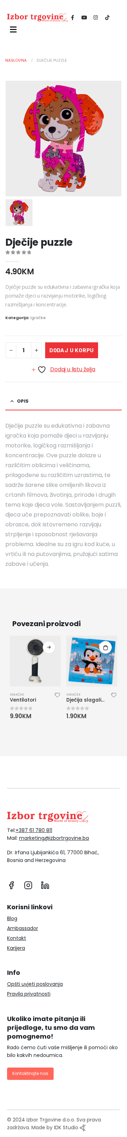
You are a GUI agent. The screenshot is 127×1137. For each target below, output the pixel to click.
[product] (35, 661)
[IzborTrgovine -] (37, 17)
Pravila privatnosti (28, 993)
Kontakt (16, 938)
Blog (12, 918)
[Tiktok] (107, 17)
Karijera (16, 948)
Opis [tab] (23, 401)
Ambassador (22, 928)
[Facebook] (72, 17)
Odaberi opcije (49, 647)
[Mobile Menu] (12, 29)
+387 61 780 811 (34, 830)
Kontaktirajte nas (30, 1073)
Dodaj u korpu (71, 350)
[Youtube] (84, 17)
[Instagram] (96, 17)
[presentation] (10, 678)
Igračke (38, 317)
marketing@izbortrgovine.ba (54, 838)
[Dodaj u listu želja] (57, 696)
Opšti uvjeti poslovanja (35, 984)
